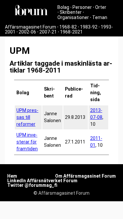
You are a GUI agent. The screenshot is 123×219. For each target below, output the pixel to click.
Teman (99, 17)
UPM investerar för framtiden (27, 141)
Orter (100, 7)
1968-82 (68, 27)
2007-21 (48, 31)
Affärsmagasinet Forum (30, 27)
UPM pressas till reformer (27, 117)
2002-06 (27, 31)
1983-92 (88, 27)
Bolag (63, 7)
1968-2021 (71, 31)
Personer (82, 7)
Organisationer (73, 17)
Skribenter (71, 12)
